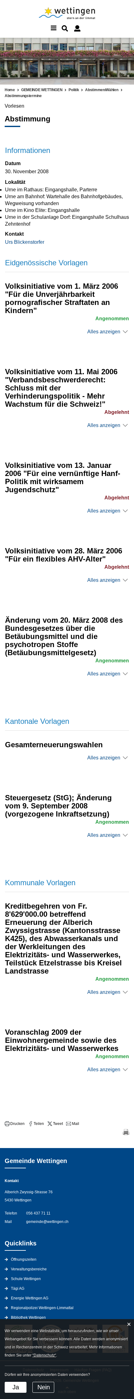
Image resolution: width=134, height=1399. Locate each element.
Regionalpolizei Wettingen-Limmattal (42, 1308)
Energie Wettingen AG (29, 1298)
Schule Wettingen (26, 1279)
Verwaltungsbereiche (29, 1269)
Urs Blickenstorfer (24, 242)
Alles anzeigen (103, 331)
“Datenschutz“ (44, 1355)
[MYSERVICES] (77, 28)
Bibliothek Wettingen (28, 1317)
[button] (15, 1123)
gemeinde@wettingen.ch (47, 1222)
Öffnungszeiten (23, 1259)
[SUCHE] (65, 28)
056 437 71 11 (38, 1213)
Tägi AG (17, 1288)
